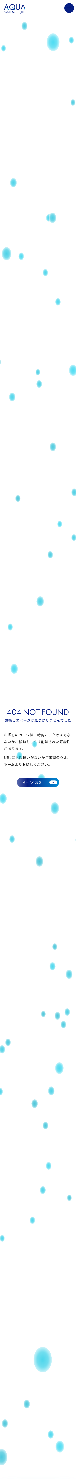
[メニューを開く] (69, 8)
